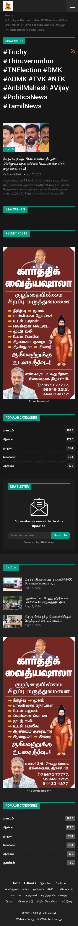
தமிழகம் (8, 448)
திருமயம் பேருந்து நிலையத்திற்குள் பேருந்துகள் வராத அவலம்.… (48, 619)
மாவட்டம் (8, 430)
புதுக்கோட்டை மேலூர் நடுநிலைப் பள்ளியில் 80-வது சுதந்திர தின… (46, 600)
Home (16, 883)
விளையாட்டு (25, 901)
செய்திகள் (9, 457)
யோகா (10, 901)
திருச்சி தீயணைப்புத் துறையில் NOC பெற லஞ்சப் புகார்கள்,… (48, 581)
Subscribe (61, 535)
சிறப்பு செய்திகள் (47, 901)
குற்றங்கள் (9, 863)
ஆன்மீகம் (8, 466)
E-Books (30, 883)
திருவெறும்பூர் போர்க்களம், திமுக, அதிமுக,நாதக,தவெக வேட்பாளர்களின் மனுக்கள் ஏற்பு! (34, 163)
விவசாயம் (66, 889)
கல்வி (26, 889)
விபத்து (63, 895)
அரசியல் (9, 149)
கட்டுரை (67, 901)
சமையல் (16, 895)
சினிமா (51, 889)
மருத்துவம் (48, 895)
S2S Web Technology (49, 919)
